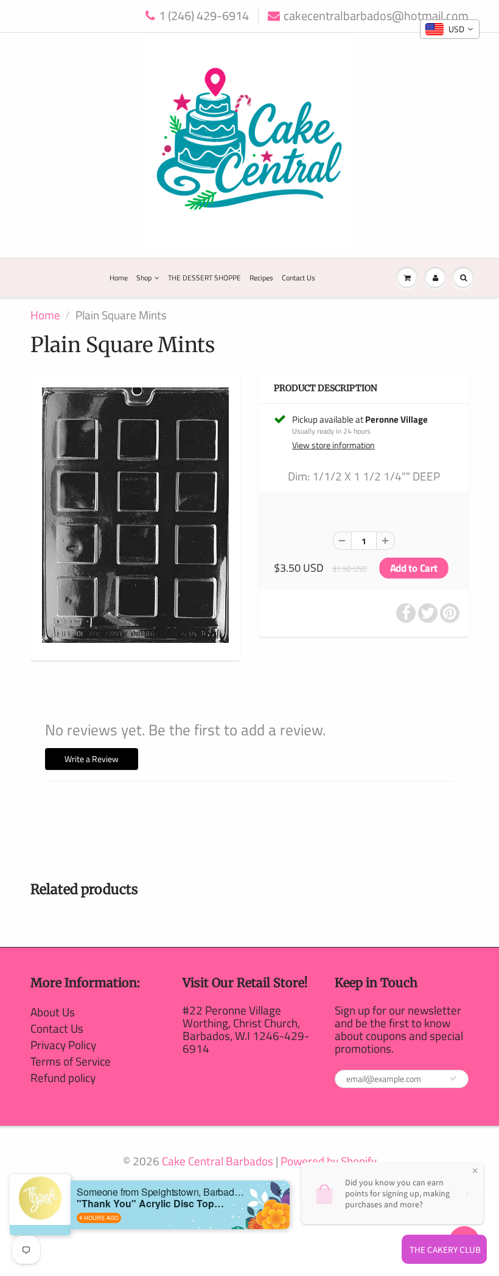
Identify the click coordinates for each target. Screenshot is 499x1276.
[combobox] (450, 29)
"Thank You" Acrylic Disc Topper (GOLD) (153, 1203)
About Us (52, 1012)
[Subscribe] (453, 1078)
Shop (144, 277)
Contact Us (298, 277)
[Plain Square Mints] (135, 515)
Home (119, 277)
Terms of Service (70, 1061)
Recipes (261, 277)
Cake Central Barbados (217, 1161)
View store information (333, 445)
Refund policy (63, 1077)
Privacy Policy (63, 1044)
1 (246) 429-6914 (204, 16)
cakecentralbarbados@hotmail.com (376, 16)
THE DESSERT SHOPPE (204, 277)
